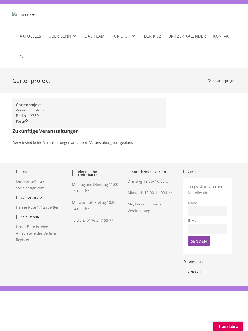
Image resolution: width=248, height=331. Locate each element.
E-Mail (193, 220)
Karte (22, 121)
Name (193, 203)
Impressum (192, 271)
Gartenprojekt (225, 81)
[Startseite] (209, 81)
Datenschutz (193, 261)
